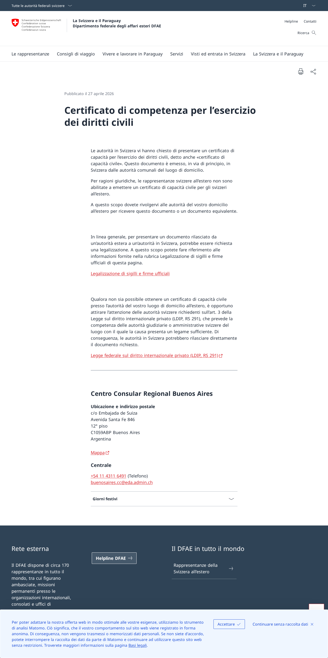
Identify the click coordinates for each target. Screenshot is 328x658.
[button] (30, 53)
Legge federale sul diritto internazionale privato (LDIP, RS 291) (154, 355)
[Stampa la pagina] (300, 71)
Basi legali (137, 645)
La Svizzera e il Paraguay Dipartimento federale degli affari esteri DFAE (117, 23)
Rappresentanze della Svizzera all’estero (196, 568)
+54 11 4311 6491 (108, 476)
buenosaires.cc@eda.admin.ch (122, 482)
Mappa (98, 452)
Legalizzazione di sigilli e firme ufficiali (130, 273)
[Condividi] (313, 71)
